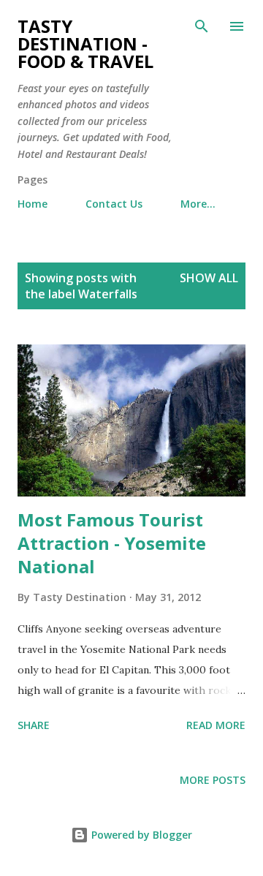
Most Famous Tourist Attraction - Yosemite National (112, 542)
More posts (212, 780)
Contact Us (113, 204)
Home (32, 204)
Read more (215, 725)
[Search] (201, 26)
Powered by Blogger (140, 835)
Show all (209, 278)
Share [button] (34, 725)
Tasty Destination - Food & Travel (85, 43)
